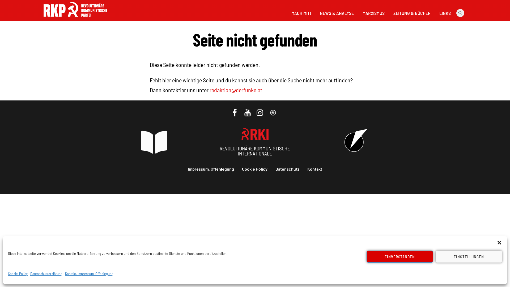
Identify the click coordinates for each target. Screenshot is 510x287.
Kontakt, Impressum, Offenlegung (89, 273)
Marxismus (374, 13)
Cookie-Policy (18, 273)
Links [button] (445, 13)
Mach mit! (301, 13)
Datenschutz (287, 168)
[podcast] (273, 110)
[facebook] (235, 110)
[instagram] (260, 110)
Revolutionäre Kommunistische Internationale (255, 151)
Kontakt (314, 168)
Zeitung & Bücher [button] (412, 13)
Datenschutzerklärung (46, 273)
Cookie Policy (254, 168)
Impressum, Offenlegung (211, 168)
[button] (499, 242)
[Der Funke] (75, 18)
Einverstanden (400, 256)
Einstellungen (469, 256)
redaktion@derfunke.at (236, 89)
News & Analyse (337, 13)
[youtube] (248, 110)
